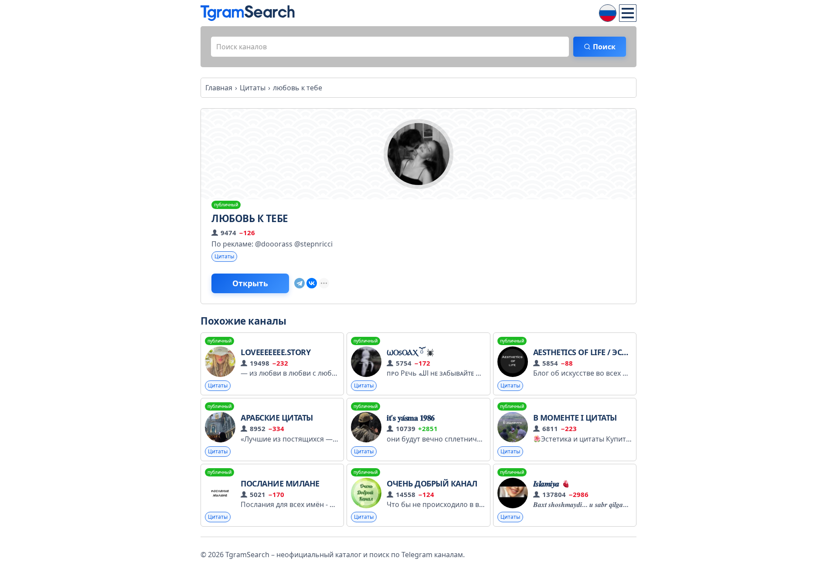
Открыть (250, 283)
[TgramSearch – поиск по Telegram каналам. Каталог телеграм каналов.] (248, 13)
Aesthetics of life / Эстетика (592, 352)
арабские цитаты (277, 417)
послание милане (280, 483)
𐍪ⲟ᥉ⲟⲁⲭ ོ (406, 352)
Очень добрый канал (432, 483)
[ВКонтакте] (311, 283)
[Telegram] (299, 283)
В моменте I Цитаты (575, 417)
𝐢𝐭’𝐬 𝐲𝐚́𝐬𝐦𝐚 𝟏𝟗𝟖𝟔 (411, 417)
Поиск (604, 46)
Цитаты (224, 256)
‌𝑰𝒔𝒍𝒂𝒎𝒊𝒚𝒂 (547, 483)
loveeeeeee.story (275, 352)
